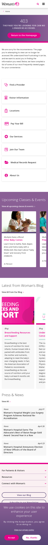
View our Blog (24, 495)
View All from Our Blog (12, 292)
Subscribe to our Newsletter (24, 502)
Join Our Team (17, 149)
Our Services (16, 136)
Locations (14, 110)
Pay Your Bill (17, 123)
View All (5, 401)
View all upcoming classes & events (17, 206)
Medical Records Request (23, 162)
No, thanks (31, 537)
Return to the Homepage (24, 35)
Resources (7, 477)
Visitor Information (19, 97)
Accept (11, 537)
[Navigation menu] (43, 4)
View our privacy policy (24, 530)
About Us (14, 175)
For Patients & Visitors (13, 470)
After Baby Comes (13, 239)
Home (7, 11)
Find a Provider (17, 84)
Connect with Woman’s (13, 483)
